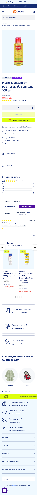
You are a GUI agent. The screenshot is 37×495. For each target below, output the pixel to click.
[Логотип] (18, 11)
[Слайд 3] (9, 391)
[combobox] (18, 17)
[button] (34, 12)
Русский (6, 480)
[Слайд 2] (6, 391)
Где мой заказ (8, 6)
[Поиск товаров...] (3, 17)
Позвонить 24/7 (15, 419)
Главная (4, 24)
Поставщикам (29, 6)
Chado (14, 485)
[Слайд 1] (2, 391)
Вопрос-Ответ (19, 6)
